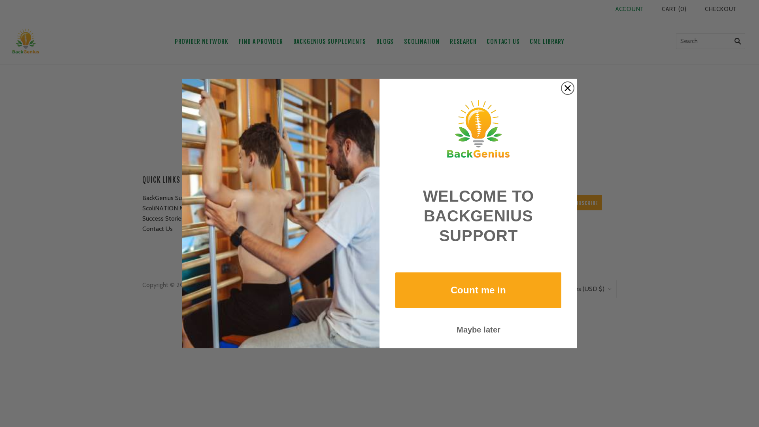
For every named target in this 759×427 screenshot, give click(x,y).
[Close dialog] (567, 88)
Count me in (478, 290)
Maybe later (478, 329)
